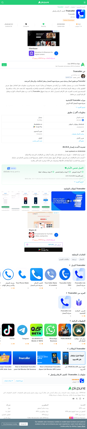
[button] (43, 25)
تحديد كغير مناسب (37, 141)
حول (9, 408)
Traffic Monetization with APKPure (37, 418)
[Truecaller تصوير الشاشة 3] (15, 201)
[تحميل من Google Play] (43, 250)
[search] (2, 2)
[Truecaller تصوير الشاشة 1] (35, 201)
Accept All (23, 424)
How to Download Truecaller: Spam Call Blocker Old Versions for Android (24, 368)
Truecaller (71, 14)
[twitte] (76, 398)
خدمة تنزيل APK (80, 414)
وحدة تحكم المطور (42, 408)
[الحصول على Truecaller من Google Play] (38, 127)
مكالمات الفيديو (64, 259)
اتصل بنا (8, 411)
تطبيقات (72, 7)
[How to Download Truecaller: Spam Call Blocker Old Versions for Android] (24, 358)
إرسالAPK (45, 414)
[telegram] (83, 398)
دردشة (74, 259)
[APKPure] (43, 2)
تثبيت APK (82, 408)
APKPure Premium (79, 418)
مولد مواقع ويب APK (42, 411)
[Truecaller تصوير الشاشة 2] (25, 201)
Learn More (81, 426)
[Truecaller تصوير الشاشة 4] (5, 201)
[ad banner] (43, 43)
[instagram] (80, 398)
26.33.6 (79, 120)
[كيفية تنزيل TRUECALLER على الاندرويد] (73, 358)
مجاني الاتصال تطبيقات (78, 134)
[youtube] (73, 398)
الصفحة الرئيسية (81, 7)
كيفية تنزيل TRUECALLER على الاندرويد (75, 368)
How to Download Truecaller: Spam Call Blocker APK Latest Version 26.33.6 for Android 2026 (50, 368)
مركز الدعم (7, 418)
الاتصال (67, 7)
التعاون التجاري (6, 414)
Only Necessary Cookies (10, 424)
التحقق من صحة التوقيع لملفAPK (75, 411)
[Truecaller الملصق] (45, 201)
